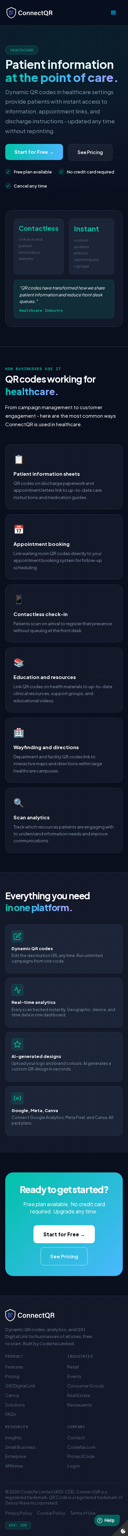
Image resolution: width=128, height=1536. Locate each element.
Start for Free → (34, 152)
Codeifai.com (81, 1447)
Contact (76, 1437)
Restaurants (79, 1404)
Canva (12, 1395)
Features (14, 1366)
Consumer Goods (85, 1385)
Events (74, 1376)
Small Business (20, 1447)
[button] (113, 13)
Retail (73, 1366)
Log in (73, 1465)
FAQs (10, 1414)
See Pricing (90, 152)
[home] (56, 12)
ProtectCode (81, 1456)
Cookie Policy (51, 1513)
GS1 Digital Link (20, 1385)
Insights (13, 1437)
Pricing (12, 1376)
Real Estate (78, 1395)
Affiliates (14, 1465)
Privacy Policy (18, 1513)
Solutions (15, 1404)
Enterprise (15, 1456)
